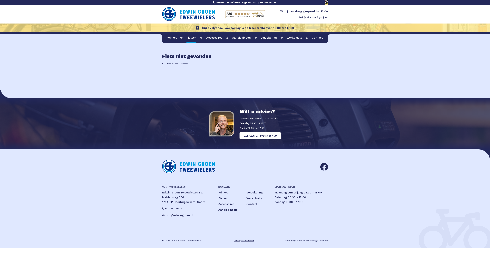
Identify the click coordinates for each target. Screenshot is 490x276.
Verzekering (269, 37)
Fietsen (191, 37)
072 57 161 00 (268, 2)
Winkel (172, 37)
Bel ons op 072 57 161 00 (260, 135)
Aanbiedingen (241, 37)
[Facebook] (324, 166)
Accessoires (214, 37)
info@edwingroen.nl (179, 215)
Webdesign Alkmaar (317, 240)
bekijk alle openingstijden (313, 17)
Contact (317, 37)
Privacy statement (244, 240)
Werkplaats (294, 37)
